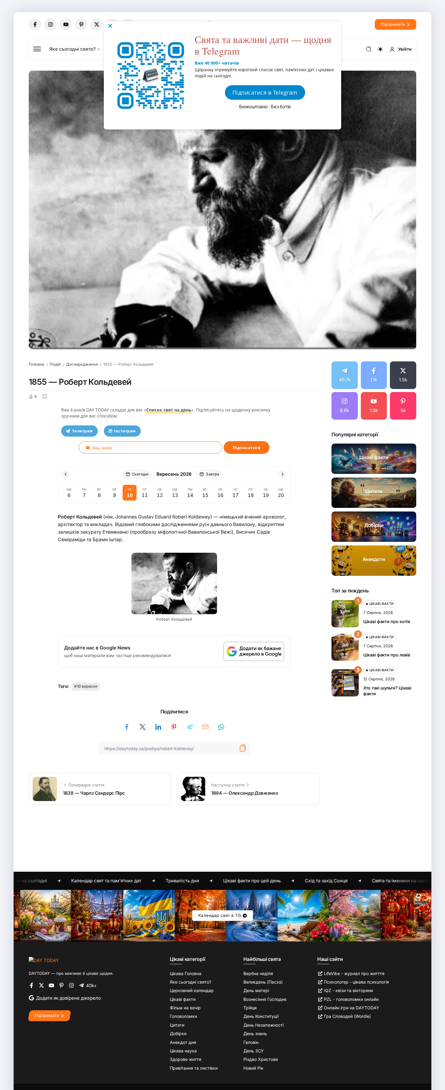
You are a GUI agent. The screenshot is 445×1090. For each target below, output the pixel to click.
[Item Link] (373, 459)
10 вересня (87, 686)
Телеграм (82, 431)
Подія (55, 364)
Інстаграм (125, 431)
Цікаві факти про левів (386, 654)
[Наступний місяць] (282, 474)
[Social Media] (35, 24)
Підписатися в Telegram (265, 92)
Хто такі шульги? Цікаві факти (387, 690)
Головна (36, 364)
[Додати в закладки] (44, 396)
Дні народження (82, 364)
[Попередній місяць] (65, 474)
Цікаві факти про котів (386, 621)
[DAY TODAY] (44, 960)
